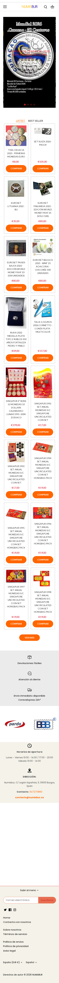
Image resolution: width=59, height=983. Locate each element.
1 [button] (24, 104)
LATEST (20, 120)
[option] (29, 62)
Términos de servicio (15, 934)
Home (6, 917)
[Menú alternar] (5, 6)
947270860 (36, 791)
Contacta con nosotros (17, 922)
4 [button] (34, 104)
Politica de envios (13, 941)
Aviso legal (9, 950)
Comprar (16, 168)
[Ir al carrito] (52, 6)
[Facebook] (10, 909)
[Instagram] (14, 909)
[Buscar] (45, 6)
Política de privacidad (15, 946)
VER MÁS (29, 637)
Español (30, 962)
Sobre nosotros (12, 929)
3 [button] (31, 104)
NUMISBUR (37, 974)
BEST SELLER (35, 120)
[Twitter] (5, 909)
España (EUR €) (11, 962)
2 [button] (28, 104)
